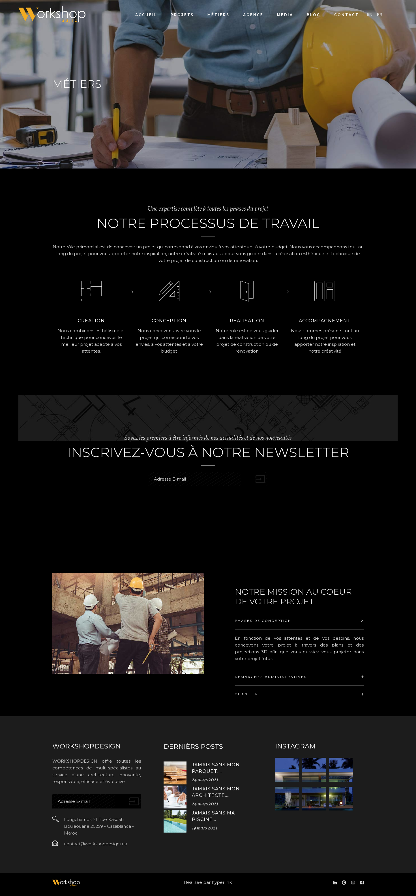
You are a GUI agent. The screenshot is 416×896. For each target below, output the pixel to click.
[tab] (299, 620)
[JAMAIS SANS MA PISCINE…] (175, 821)
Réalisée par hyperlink (208, 882)
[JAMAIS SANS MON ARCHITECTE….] (175, 797)
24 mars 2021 (205, 779)
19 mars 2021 (204, 827)
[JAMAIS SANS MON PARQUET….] (175, 772)
